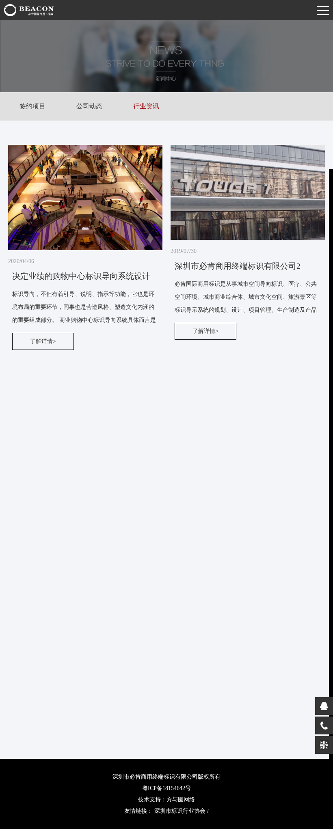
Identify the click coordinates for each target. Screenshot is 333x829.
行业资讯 (146, 106)
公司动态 (89, 106)
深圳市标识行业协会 (179, 811)
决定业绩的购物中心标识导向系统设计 (81, 276)
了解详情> (43, 341)
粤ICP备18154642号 (166, 788)
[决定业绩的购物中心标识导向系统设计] (85, 197)
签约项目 (32, 106)
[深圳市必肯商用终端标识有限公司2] (248, 192)
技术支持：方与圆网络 (166, 800)
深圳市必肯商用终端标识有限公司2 (238, 265)
